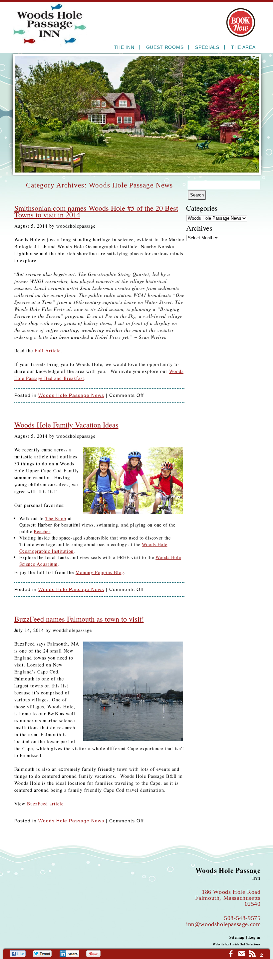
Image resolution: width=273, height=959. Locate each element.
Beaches (42, 531)
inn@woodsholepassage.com (223, 924)
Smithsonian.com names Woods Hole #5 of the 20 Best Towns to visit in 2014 (96, 211)
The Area (243, 47)
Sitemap (237, 937)
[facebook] (231, 954)
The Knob (55, 518)
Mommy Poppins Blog (100, 572)
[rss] (252, 954)
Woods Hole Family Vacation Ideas (66, 424)
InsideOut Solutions (245, 944)
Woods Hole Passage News (71, 395)
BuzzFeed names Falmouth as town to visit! (79, 619)
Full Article (48, 350)
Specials (207, 47)
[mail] (241, 954)
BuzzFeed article (45, 803)
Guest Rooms (165, 47)
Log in (254, 937)
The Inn (124, 47)
